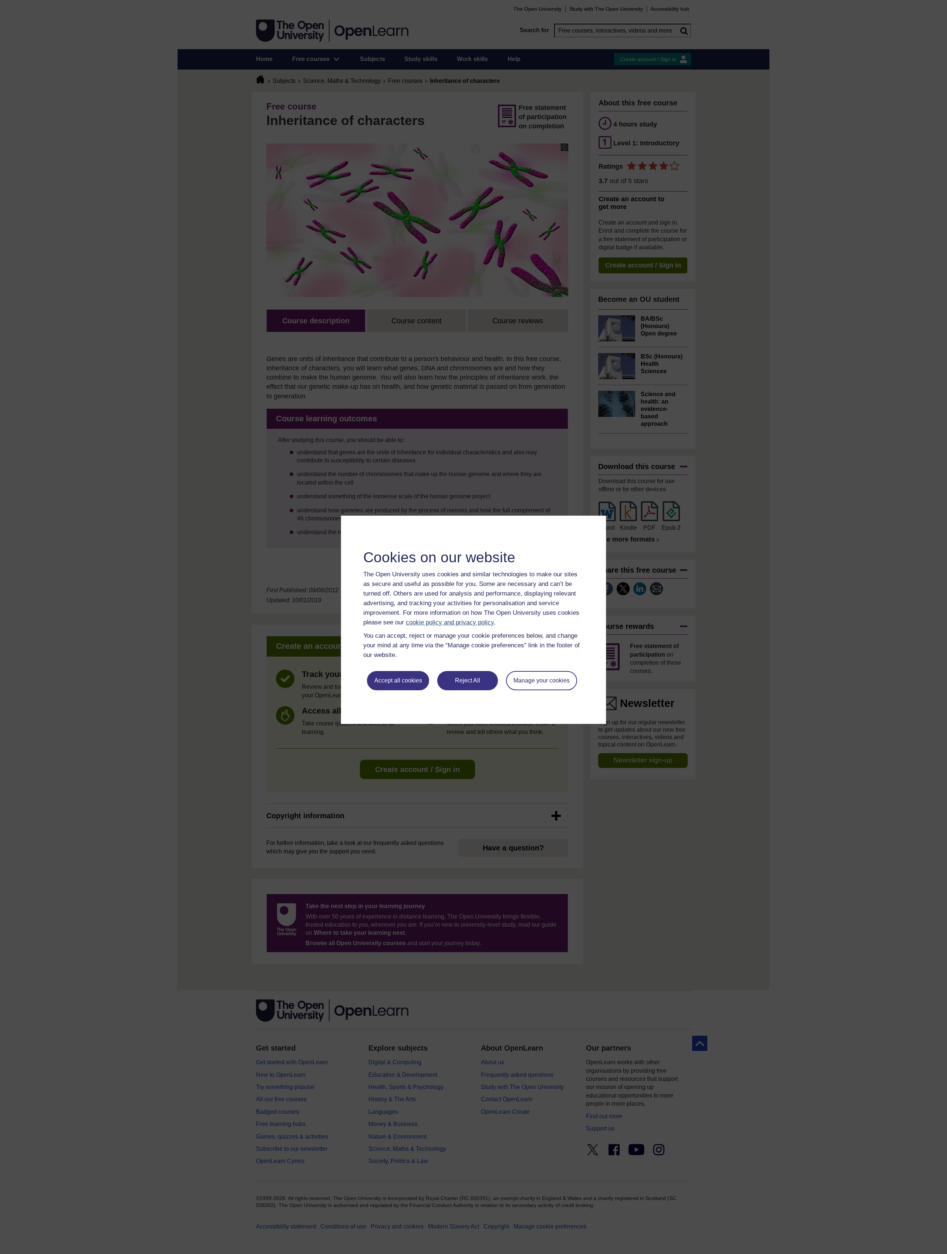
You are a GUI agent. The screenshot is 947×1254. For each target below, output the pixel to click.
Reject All (467, 680)
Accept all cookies (398, 680)
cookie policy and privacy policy (450, 622)
